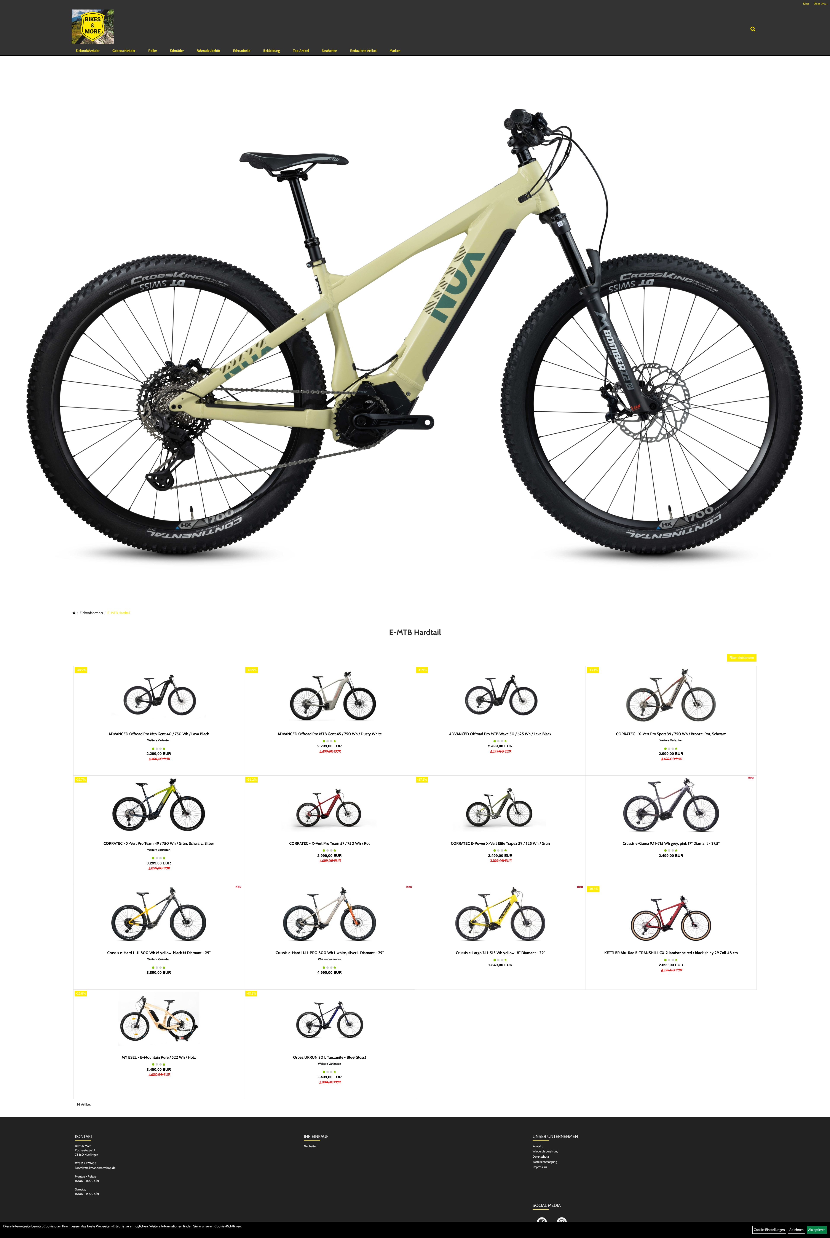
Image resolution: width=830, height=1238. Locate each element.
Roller (152, 51)
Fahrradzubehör (208, 51)
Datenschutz (541, 1156)
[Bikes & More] (92, 27)
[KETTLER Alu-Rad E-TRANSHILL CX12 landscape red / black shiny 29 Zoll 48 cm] (671, 914)
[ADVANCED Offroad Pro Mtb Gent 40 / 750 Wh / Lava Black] (159, 695)
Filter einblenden (741, 658)
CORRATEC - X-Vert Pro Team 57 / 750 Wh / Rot (329, 843)
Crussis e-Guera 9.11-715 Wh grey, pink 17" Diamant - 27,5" (671, 843)
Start (806, 4)
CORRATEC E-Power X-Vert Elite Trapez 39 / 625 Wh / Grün (500, 843)
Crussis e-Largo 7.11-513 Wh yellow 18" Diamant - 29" (500, 952)
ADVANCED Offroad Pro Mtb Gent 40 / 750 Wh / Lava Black (159, 734)
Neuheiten (329, 51)
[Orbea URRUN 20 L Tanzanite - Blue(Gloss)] (329, 1019)
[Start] (74, 613)
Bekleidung (271, 51)
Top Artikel (301, 51)
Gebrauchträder (123, 51)
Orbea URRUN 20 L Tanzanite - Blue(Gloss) (329, 1057)
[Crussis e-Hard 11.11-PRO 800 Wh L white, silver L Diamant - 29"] (329, 914)
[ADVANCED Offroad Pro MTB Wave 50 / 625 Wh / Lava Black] (500, 695)
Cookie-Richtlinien (227, 1226)
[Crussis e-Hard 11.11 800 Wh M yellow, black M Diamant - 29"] (159, 914)
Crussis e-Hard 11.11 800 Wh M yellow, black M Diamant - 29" (159, 952)
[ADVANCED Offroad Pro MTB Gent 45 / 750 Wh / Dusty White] (329, 695)
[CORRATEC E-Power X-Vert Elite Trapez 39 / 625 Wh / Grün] (500, 805)
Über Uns (820, 4)
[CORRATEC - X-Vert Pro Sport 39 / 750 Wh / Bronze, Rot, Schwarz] (671, 695)
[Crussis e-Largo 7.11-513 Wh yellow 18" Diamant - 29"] (500, 914)
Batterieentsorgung (545, 1162)
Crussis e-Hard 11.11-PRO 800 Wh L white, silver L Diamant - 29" (330, 952)
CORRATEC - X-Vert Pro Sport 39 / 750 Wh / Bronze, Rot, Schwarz (671, 734)
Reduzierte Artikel (363, 51)
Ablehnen (796, 1230)
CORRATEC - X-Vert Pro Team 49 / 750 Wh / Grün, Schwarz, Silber (159, 843)
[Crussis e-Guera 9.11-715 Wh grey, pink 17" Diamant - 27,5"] (671, 805)
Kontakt (538, 1146)
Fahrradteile (241, 51)
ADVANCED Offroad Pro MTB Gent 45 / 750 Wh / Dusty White (330, 734)
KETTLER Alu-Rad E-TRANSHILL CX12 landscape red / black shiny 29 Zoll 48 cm (671, 952)
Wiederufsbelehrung (545, 1151)
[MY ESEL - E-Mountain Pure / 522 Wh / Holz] (159, 1019)
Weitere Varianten (158, 740)
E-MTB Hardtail (118, 613)
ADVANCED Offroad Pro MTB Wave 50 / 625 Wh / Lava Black (500, 734)
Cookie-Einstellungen (769, 1230)
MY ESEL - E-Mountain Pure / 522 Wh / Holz (159, 1057)
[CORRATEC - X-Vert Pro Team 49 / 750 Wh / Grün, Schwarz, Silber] (159, 805)
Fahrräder (177, 51)
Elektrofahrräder (87, 51)
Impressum (540, 1167)
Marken (395, 51)
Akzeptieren (816, 1230)
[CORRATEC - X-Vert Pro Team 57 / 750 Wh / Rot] (329, 805)
